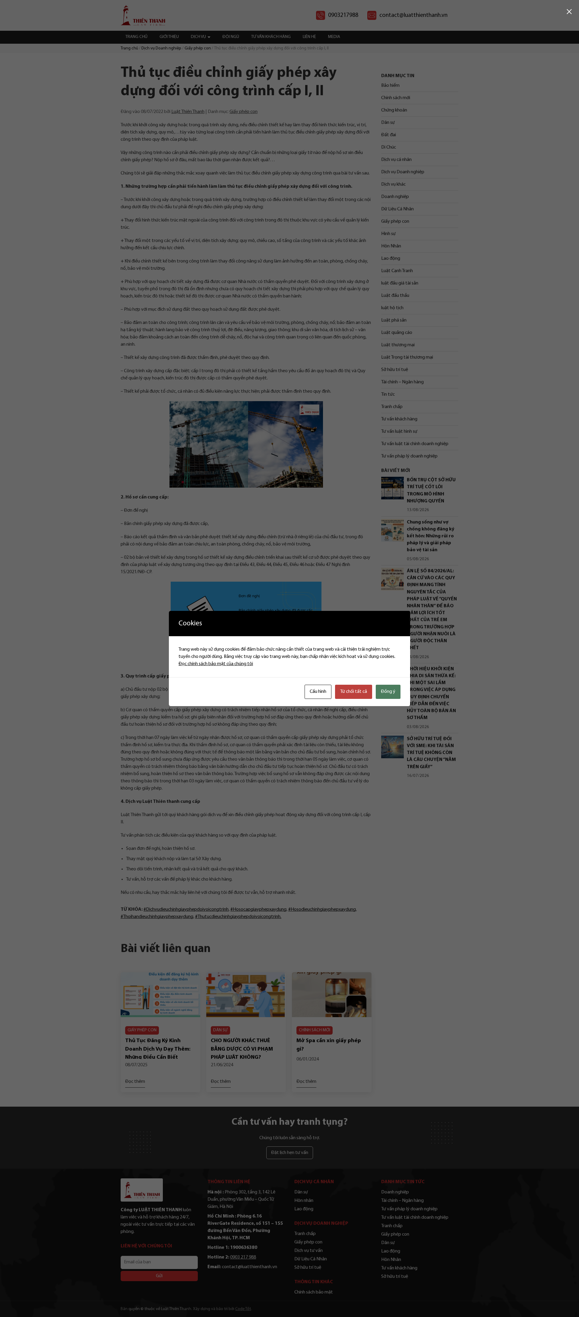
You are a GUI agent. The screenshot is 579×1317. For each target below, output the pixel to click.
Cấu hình (318, 691)
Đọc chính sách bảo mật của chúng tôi (216, 664)
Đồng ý (388, 691)
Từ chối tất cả (353, 691)
